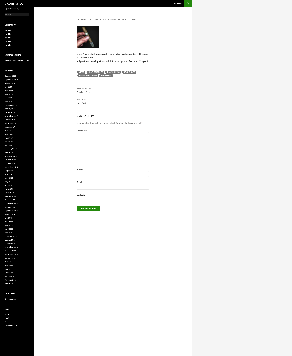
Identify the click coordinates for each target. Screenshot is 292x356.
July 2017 (8, 130)
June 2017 (9, 134)
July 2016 (8, 174)
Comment (83, 130)
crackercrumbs (96, 72)
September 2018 (11, 79)
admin (113, 19)
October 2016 (10, 163)
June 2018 (9, 90)
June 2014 (9, 265)
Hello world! (24, 60)
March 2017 (9, 145)
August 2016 (10, 171)
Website (81, 194)
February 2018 (11, 105)
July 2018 (8, 87)
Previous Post (84, 90)
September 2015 (11, 211)
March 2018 (9, 101)
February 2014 (11, 280)
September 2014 (11, 254)
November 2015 (11, 203)
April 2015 (9, 229)
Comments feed (11, 322)
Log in (7, 314)
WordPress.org (11, 325)
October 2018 (10, 76)
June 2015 (9, 221)
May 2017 (9, 138)
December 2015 (11, 200)
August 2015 (10, 214)
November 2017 (11, 116)
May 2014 (9, 269)
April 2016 (9, 185)
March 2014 (9, 276)
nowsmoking (113, 72)
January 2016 (10, 196)
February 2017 (11, 149)
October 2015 (10, 207)
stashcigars (129, 72)
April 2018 (9, 98)
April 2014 (9, 272)
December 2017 (11, 112)
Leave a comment (129, 19)
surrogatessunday (88, 76)
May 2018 (9, 94)
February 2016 (11, 192)
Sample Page (177, 4)
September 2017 (11, 123)
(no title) (8, 30)
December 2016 (11, 156)
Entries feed (9, 318)
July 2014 (8, 262)
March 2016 (9, 189)
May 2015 (9, 225)
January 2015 (10, 240)
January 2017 (10, 152)
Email (79, 182)
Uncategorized (10, 299)
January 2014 (10, 283)
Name (80, 169)
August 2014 (10, 258)
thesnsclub (106, 76)
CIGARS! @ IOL (14, 3)
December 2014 (11, 243)
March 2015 (9, 232)
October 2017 (10, 120)
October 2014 (10, 251)
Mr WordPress (10, 60)
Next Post (82, 101)
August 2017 (10, 127)
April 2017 (9, 141)
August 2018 (10, 83)
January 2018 (10, 109)
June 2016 (9, 178)
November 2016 (11, 160)
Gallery (84, 19)
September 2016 (11, 167)
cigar (81, 72)
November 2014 (11, 247)
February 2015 (11, 236)
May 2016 (9, 181)
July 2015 (8, 218)
